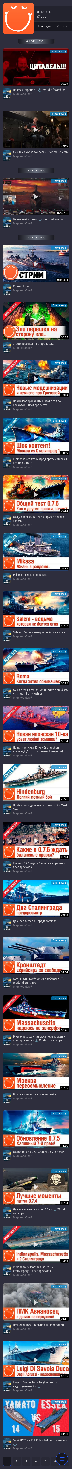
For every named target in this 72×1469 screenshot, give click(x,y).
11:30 (64, 453)
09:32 (64, 510)
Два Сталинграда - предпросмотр (34, 921)
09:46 (64, 1030)
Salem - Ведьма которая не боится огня (39, 632)
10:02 (64, 626)
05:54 (64, 741)
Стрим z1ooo (21, 286)
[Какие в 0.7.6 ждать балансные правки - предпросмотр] (36, 840)
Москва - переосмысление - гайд (34, 1094)
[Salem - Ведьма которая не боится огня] (36, 609)
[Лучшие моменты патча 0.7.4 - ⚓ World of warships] (36, 1186)
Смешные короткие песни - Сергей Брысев (40, 152)
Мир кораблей (22, 94)
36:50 (64, 146)
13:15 (64, 395)
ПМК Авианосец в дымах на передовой (38, 1325)
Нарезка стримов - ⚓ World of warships (39, 90)
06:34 (64, 1203)
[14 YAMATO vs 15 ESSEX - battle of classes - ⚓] (36, 1417)
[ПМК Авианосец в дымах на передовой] (36, 1302)
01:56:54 (62, 280)
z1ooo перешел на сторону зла (33, 344)
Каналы (46, 12)
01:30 (64, 1434)
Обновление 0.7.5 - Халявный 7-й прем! (38, 1152)
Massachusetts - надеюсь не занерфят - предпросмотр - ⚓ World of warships (39, 1038)
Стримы (63, 26)
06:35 (64, 1376)
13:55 (64, 1088)
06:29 (64, 683)
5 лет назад (59, 181)
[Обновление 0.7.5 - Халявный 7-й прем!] (36, 1129)
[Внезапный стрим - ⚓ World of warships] (36, 196)
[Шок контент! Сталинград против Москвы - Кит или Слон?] (36, 436)
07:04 (64, 972)
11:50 (64, 1145)
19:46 (64, 1260)
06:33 (64, 568)
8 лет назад (59, 248)
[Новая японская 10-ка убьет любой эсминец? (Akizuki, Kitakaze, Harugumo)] (36, 724)
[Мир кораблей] (7, 93)
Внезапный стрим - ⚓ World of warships (39, 219)
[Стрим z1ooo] (36, 263)
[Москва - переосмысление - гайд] (36, 1071)
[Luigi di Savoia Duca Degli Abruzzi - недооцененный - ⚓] (36, 1359)
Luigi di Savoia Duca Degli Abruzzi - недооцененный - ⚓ (35, 1384)
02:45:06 (62, 213)
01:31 (64, 1318)
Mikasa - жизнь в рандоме (30, 575)
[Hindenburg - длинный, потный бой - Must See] (36, 782)
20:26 (64, 799)
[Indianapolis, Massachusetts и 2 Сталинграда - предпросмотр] (36, 1244)
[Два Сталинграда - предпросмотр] (36, 898)
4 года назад (59, 51)
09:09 (64, 83)
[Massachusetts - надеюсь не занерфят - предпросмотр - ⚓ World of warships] (36, 1013)
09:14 (64, 857)
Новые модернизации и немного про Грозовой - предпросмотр (37, 403)
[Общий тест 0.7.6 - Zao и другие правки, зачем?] (36, 494)
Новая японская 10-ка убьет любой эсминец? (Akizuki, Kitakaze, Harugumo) (38, 749)
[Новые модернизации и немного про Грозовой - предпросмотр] (36, 378)
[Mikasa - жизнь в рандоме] (36, 552)
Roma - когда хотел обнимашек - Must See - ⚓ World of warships (40, 691)
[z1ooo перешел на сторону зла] (36, 321)
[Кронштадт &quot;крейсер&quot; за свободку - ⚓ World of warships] (36, 955)
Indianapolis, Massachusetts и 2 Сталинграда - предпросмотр (33, 1269)
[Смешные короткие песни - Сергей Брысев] (36, 129)
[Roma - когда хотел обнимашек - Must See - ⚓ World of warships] (36, 667)
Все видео (45, 26)
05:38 (64, 915)
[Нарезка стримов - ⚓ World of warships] (36, 67)
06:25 (64, 337)
